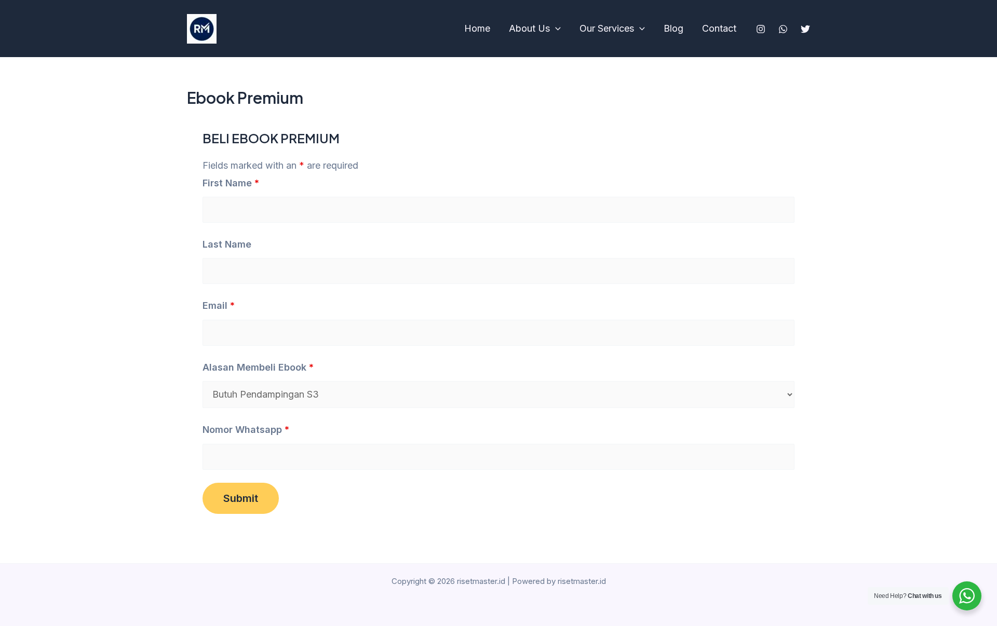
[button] (555, 28)
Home (477, 28)
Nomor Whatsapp (246, 429)
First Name (231, 183)
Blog (673, 28)
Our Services (607, 28)
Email (219, 305)
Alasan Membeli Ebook (258, 367)
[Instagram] (760, 29)
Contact (719, 28)
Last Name (227, 244)
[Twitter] (805, 29)
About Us (529, 28)
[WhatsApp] (783, 29)
